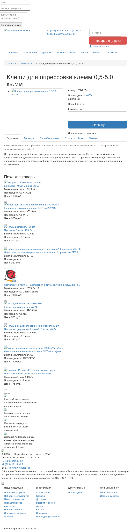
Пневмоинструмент (15, 492)
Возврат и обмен (66, 52)
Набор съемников (14, 499)
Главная (13, 52)
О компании (30, 52)
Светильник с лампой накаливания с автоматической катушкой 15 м (42, 284)
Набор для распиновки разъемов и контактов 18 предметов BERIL (41, 252)
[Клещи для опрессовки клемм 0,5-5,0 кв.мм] (37, 92)
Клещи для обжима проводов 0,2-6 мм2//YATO (30, 208)
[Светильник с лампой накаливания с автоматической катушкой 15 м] (65, 276)
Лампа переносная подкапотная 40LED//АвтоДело (32, 351)
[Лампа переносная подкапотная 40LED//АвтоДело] (65, 347)
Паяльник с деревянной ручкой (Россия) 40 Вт (30, 329)
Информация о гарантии (82, 132)
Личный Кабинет (109, 492)
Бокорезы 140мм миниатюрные (22, 185)
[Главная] (23, 30)
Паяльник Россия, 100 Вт (18, 230)
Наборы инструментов (16, 495)
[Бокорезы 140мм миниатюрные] (65, 182)
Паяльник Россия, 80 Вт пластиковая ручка (28, 373)
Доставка (47, 52)
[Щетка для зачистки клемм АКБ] (65, 303)
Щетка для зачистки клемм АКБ (21, 307)
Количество (75, 109)
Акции (84, 52)
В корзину (98, 124)
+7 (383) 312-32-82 (57, 30)
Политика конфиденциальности (48, 514)
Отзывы (112, 52)
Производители (76, 492)
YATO (89, 95)
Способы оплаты (49, 138)
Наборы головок (13, 509)
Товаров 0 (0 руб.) (108, 40)
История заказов (109, 495)
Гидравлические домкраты (13, 504)
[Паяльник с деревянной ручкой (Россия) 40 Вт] (65, 325)
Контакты (98, 52)
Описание (12, 138)
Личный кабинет (101, 46)
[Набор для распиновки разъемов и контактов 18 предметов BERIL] (65, 248)
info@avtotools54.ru (64, 33)
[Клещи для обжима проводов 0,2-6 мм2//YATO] (65, 204)
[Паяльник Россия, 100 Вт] (65, 226)
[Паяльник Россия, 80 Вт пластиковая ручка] (65, 370)
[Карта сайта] (3, 483)
